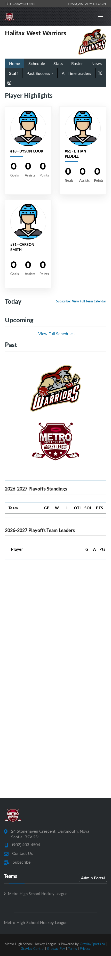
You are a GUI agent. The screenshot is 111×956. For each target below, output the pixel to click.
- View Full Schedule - (55, 333)
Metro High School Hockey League (37, 893)
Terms (72, 948)
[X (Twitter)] (100, 73)
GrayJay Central (32, 948)
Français (76, 4)
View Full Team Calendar (89, 301)
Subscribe (63, 301)
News (96, 63)
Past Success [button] (38, 73)
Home (14, 63)
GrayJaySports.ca (92, 944)
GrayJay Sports (22, 4)
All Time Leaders (76, 73)
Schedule (36, 63)
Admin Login (95, 4)
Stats (58, 63)
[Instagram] (9, 83)
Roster (77, 63)
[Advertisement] (55, 619)
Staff (13, 73)
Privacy (85, 948)
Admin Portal (93, 878)
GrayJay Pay (56, 948)
